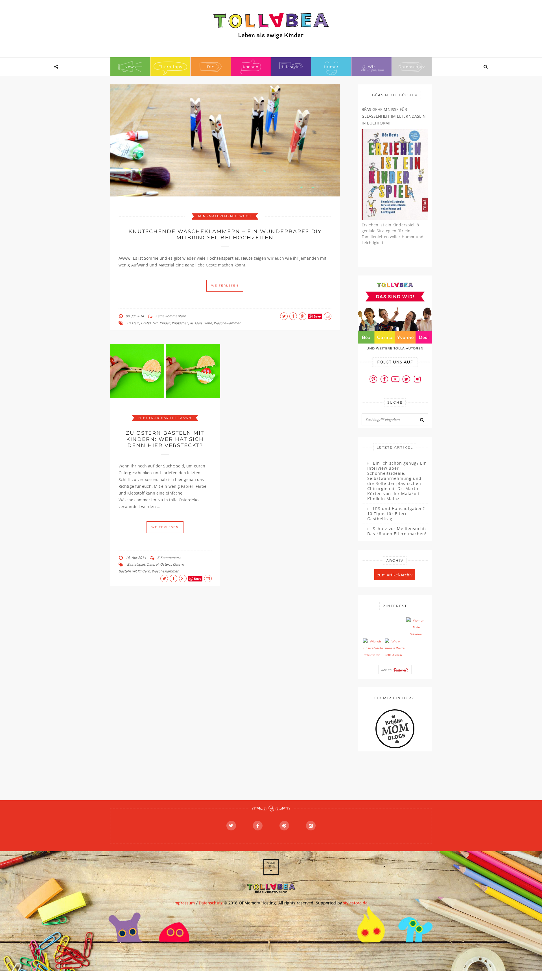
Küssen (196, 323)
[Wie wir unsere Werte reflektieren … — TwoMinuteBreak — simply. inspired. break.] (373, 648)
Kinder (164, 323)
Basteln (133, 323)
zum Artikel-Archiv (394, 575)
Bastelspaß (136, 564)
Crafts (146, 323)
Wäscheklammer (227, 323)
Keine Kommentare (170, 316)
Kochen (251, 66)
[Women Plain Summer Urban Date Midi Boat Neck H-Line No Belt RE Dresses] (416, 627)
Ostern (165, 564)
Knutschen (180, 323)
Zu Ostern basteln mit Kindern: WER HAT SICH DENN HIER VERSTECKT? (165, 439)
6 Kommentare (169, 557)
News (130, 66)
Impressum (184, 903)
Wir (371, 66)
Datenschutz (411, 66)
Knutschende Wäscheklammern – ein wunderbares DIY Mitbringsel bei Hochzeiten (225, 234)
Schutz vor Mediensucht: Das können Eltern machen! (397, 531)
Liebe (207, 323)
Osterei (152, 564)
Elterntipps (170, 66)
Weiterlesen (225, 285)
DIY (210, 66)
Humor (331, 66)
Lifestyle (291, 66)
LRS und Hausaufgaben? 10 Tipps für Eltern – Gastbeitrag (396, 513)
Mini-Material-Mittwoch (224, 216)
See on (387, 669)
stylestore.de (355, 903)
